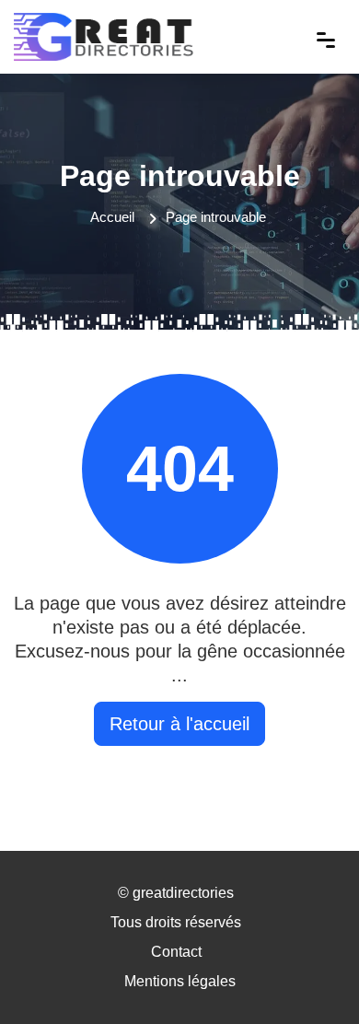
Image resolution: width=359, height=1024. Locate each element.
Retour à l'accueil (179, 724)
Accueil (112, 217)
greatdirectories (183, 893)
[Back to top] (308, 973)
